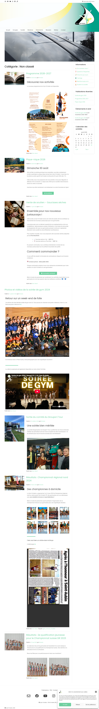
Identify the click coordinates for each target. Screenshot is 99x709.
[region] (37, 332)
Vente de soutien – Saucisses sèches (46, 202)
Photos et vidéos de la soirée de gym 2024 (27, 289)
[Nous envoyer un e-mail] (5, 1)
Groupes (15, 30)
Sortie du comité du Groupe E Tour (44, 417)
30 (91, 145)
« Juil (76, 149)
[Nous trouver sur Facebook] (8, 1)
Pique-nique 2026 (35, 159)
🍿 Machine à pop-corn (82, 81)
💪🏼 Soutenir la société (81, 84)
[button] (96, 692)
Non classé (35, 153)
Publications (45, 690)
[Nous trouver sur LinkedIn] (15, 1)
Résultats (48, 30)
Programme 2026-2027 (38, 73)
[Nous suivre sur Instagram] (12, 1)
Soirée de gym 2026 (80, 95)
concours (48, 628)
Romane (41, 77)
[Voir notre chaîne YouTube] (10, 1)
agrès (44, 628)
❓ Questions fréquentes (82, 71)
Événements (39, 30)
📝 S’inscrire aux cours (81, 75)
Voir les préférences (91, 704)
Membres (30, 30)
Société (23, 30)
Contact (63, 30)
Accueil (8, 30)
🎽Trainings (78, 78)
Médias (56, 30)
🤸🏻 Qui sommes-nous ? (81, 68)
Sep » (87, 149)
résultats (53, 628)
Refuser (78, 704)
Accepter (65, 704)
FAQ (51, 690)
